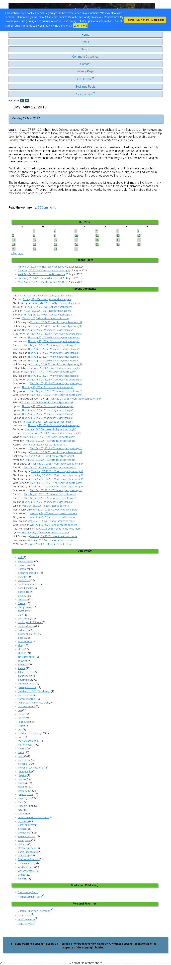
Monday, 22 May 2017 (26, 118)
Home (85, 34)
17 (76, 240)
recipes (22, 813)
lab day (22, 718)
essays (22, 660)
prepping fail (24, 798)
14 (13, 240)
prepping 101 (25, 790)
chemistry (23, 611)
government (24, 679)
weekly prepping (26, 867)
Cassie (21, 603)
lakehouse (23, 722)
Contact (85, 64)
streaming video (26, 848)
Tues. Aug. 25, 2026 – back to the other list (40, 278)
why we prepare (26, 871)
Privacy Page (85, 71)
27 (139, 244)
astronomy (24, 565)
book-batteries (25, 588)
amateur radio (25, 561)
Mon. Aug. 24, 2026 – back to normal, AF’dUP (41, 282)
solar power (24, 840)
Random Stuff (25, 806)
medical (22, 748)
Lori (20, 737)
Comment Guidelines (85, 56)
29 (34, 249)
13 (139, 235)
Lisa (20, 729)
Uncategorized (25, 863)
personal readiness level (30, 767)
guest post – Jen (26, 683)
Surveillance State (27, 852)
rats (20, 809)
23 (55, 244)
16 (55, 240)
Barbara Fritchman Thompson (34, 911)
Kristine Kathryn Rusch (30, 896)
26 (118, 244)
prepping (22, 787)
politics (22, 783)
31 (76, 249)
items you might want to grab (33, 702)
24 (76, 244)
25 (97, 244)
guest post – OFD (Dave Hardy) (34, 691)
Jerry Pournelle (26, 924)
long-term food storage (30, 733)
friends (21, 668)
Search (85, 49)
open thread (24, 760)
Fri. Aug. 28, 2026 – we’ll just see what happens (42, 266)
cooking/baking (26, 626)
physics (22, 775)
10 (76, 235)
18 (97, 240)
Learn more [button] (80, 25)
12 (118, 235)
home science (25, 695)
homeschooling (26, 699)
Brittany (22, 595)
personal (22, 763)
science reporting (27, 836)
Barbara (22, 569)
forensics (23, 664)
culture (21, 630)
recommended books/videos (33, 817)
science (22, 828)
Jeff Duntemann (26, 919)
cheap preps (24, 607)
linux (20, 725)
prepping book (25, 794)
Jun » (20, 253)
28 (13, 249)
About (85, 42)
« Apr (14, 253)
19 (118, 240)
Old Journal (84, 79)
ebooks (22, 653)
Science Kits (84, 94)
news (21, 756)
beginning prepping (28, 572)
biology (22, 576)
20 (139, 240)
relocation (23, 821)
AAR (20, 557)
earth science (25, 641)
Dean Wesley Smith (28, 892)
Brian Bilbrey (24, 915)
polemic (22, 779)
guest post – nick (27, 687)
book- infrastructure (28, 584)
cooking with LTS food (30, 622)
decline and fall (26, 634)
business (23, 599)
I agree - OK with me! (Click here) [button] (145, 19)
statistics (23, 844)
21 (13, 244)
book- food (24, 580)
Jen (20, 710)
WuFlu (21, 878)
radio (21, 802)
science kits (24, 832)
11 (97, 235)
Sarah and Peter (26, 825)
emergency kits (26, 657)
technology (24, 855)
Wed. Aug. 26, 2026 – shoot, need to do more (41, 274)
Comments (47, 207)
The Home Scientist (28, 859)
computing (24, 618)
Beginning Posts (85, 86)
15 (34, 240)
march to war (25, 744)
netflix (21, 752)
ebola (21, 649)
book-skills (24, 592)
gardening (23, 676)
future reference (26, 672)
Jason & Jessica (26, 706)
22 (34, 244)
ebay (20, 645)
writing (21, 874)
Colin (20, 614)
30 (55, 249)
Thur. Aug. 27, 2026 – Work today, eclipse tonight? (44, 270)
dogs (21, 637)
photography (25, 771)
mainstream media (28, 741)
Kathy (21, 714)
